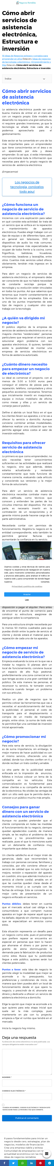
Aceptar (27, 594)
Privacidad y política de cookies (27, 586)
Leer (27, 600)
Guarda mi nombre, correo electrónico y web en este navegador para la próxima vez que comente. (26, 1109)
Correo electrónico (14, 1091)
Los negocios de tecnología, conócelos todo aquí (27, 186)
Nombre (7, 1077)
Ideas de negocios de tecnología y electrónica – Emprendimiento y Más (26, 62)
